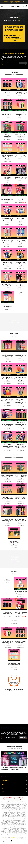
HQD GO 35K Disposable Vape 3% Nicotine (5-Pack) (20, 446)
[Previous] (1, 759)
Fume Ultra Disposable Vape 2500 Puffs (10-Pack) (21, 477)
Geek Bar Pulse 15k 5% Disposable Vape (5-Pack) (20, 114)
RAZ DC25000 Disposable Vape (7, 93)
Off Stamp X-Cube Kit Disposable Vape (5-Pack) (7, 242)
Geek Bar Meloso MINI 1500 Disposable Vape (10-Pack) (7, 157)
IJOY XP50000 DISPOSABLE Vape (7, 178)
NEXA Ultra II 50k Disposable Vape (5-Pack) (20, 264)
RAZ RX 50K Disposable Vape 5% (21, 198)
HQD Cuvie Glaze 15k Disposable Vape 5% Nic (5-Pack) (7, 424)
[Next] (26, 759)
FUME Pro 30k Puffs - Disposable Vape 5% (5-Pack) (20, 520)
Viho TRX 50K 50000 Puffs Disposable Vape (7, 198)
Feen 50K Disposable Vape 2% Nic (7, 135)
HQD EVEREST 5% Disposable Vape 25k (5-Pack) (7, 446)
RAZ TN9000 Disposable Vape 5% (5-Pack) (21, 93)
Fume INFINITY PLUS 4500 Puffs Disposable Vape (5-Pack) (7, 499)
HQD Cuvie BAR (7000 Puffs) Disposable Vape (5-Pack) (20, 379)
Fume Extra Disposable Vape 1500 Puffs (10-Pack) (7, 477)
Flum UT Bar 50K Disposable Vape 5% (20, 156)
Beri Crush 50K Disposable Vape (20, 285)
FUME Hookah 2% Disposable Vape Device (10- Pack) (14, 542)
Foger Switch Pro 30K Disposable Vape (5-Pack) (7, 220)
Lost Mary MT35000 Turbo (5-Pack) (7, 285)
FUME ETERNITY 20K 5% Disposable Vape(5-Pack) (20, 499)
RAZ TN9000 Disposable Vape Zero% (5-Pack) (21, 592)
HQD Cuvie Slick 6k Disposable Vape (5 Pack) (7, 379)
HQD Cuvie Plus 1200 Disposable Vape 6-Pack (20, 355)
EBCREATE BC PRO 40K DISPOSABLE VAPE (7, 305)
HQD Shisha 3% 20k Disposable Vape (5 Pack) (20, 424)
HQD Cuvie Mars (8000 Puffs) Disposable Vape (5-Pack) (7, 401)
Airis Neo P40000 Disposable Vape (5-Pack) (7, 264)
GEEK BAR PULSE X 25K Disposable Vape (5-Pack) (7, 114)
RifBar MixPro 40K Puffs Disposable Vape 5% (21, 178)
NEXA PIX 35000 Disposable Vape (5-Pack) (20, 242)
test (21, 292)
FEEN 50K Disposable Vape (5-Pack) (20, 135)
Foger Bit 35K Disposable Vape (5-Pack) (20, 220)
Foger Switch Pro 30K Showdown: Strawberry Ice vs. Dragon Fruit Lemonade (14, 768)
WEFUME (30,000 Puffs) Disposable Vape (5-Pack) (7, 520)
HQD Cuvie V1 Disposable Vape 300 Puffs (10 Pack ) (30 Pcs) (7, 356)
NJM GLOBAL (20, 839)
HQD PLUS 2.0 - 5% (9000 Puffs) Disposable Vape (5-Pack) (20, 401)
